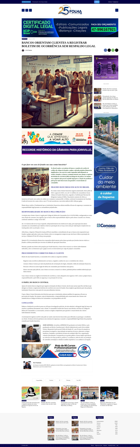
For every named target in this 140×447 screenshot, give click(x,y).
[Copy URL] (116, 50)
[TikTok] (38, 369)
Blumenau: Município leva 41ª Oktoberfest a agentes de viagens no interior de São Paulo (108, 404)
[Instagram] (26, 10)
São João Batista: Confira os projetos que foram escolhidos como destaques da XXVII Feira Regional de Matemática (110, 106)
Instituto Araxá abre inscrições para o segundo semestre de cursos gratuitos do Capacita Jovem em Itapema (31, 405)
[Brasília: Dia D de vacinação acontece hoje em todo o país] (97, 91)
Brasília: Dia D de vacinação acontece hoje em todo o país (110, 89)
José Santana (29, 50)
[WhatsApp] (113, 50)
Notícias (24, 38)
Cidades (96, 92)
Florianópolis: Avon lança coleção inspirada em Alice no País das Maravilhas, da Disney (110, 98)
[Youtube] (27, 417)
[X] (30, 10)
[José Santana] (23, 50)
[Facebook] (23, 10)
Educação (24, 400)
